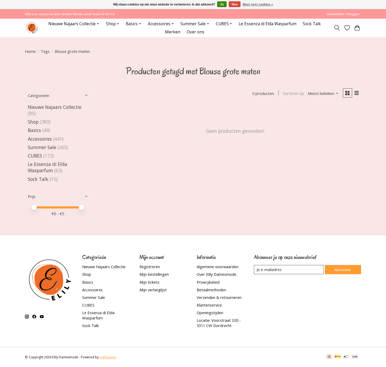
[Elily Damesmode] (32, 28)
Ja (222, 4)
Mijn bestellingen (154, 274)
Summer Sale (42, 147)
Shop (33, 122)
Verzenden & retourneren (219, 297)
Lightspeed (108, 357)
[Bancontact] (346, 357)
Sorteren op (293, 93)
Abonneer (342, 269)
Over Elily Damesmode (216, 274)
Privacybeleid (208, 282)
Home (30, 51)
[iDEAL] (337, 357)
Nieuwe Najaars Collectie (54, 107)
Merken (172, 32)
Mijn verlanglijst (153, 289)
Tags (45, 51)
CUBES (35, 155)
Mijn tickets (149, 282)
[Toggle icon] (337, 28)
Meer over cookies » (258, 4)
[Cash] (329, 357)
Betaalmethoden (211, 289)
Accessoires (40, 139)
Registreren (149, 266)
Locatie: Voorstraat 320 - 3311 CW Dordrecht (219, 323)
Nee (235, 4)
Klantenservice (209, 305)
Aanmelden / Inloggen (343, 14)
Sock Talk (312, 24)
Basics (34, 130)
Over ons (195, 32)
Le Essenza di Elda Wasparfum (267, 24)
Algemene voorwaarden (217, 266)
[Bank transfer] (355, 357)
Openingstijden (210, 312)
